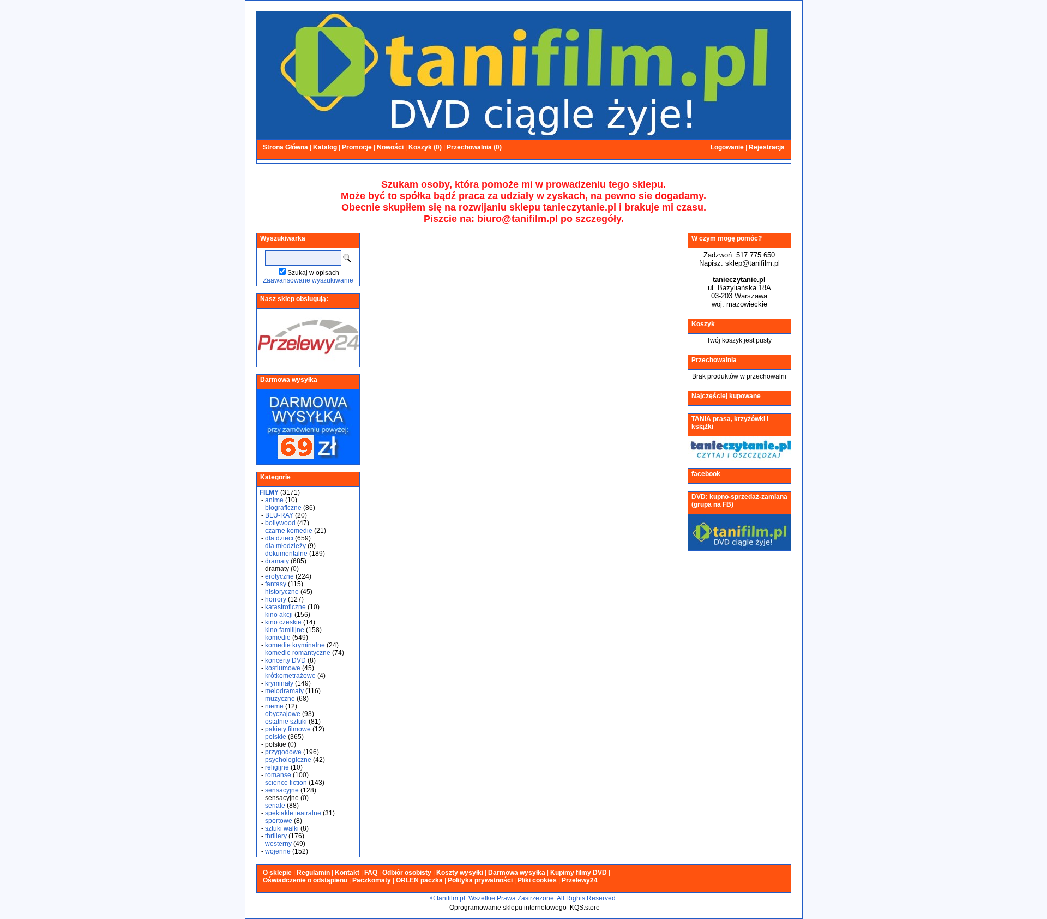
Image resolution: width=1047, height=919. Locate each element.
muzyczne (280, 698)
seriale (275, 805)
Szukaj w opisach (313, 273)
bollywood (280, 523)
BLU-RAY (279, 515)
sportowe (278, 821)
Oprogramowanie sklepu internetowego (508, 907)
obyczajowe (282, 714)
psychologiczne (288, 760)
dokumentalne (286, 553)
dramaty (277, 561)
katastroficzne (285, 607)
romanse (278, 775)
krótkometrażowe (290, 676)
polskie (275, 737)
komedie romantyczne (297, 653)
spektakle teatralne (293, 813)
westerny (278, 844)
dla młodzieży (285, 546)
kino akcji (279, 614)
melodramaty (284, 691)
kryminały (279, 683)
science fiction (286, 782)
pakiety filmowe (288, 729)
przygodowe (283, 752)
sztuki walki (282, 828)
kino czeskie (283, 622)
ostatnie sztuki (286, 721)
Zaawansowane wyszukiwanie (308, 280)
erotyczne (279, 576)
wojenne (278, 851)
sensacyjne (282, 790)
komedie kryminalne (295, 645)
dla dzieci (279, 538)
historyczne (282, 592)
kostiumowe (282, 668)
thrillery (276, 836)
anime (274, 500)
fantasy (275, 584)
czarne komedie (288, 530)
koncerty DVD (285, 660)
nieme (274, 706)
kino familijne (284, 630)
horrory (275, 599)
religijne (277, 767)
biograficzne (283, 508)
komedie (278, 637)
